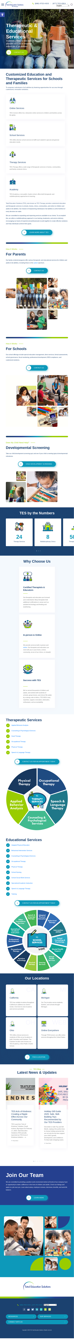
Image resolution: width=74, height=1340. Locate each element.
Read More (15, 1140)
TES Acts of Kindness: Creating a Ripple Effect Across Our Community (21, 1115)
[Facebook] (24, 1309)
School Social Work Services (20, 877)
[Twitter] (32, 1309)
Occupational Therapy (18, 741)
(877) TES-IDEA (59, 3)
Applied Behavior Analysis (19, 725)
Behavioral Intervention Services (21, 850)
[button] (2, 14)
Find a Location (38, 1057)
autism (36, 263)
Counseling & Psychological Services (23, 730)
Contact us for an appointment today (38, 761)
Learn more (39, 1198)
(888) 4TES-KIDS (42, 3)
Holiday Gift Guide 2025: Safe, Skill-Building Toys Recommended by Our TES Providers (53, 1116)
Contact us (39, 270)
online (25, 647)
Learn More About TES (38, 232)
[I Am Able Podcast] (41, 1309)
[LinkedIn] (37, 1309)
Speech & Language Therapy (20, 752)
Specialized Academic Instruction (22, 883)
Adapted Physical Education (20, 845)
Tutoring (14, 894)
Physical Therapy (17, 747)
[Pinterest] (49, 1309)
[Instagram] (28, 1309)
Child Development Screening (39, 464)
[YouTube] (45, 1309)
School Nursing (16, 872)
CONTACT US (19, 52)
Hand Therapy (16, 736)
